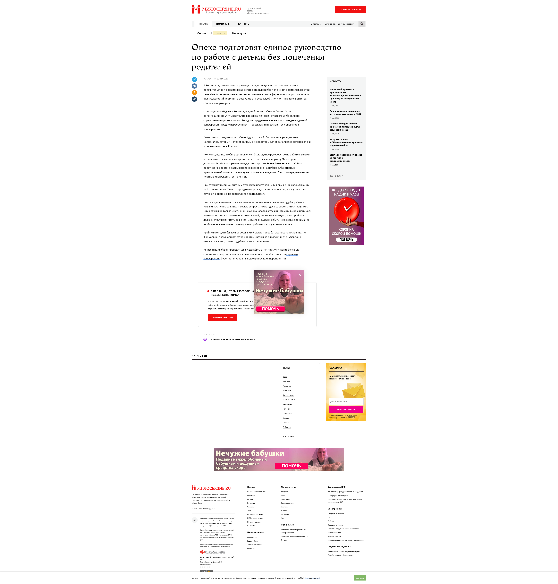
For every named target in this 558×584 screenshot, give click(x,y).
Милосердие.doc (334, 532)
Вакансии (251, 503)
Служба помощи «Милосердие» (339, 23)
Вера (285, 376)
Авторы (250, 499)
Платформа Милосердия (338, 495)
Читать (203, 23)
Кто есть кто (288, 395)
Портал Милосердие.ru (256, 491)
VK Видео (285, 514)
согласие (351, 415)
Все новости (336, 175)
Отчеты (284, 540)
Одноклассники (287, 503)
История (287, 386)
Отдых (286, 417)
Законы (286, 381)
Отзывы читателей (255, 514)
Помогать (223, 23)
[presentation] (346, 401)
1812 (329, 517)
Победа (331, 521)
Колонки (287, 390)
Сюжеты (250, 507)
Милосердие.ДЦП (335, 536)
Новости (220, 33)
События (287, 427)
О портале (316, 23)
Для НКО (243, 23)
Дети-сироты (208, 334)
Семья (286, 422)
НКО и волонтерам (255, 518)
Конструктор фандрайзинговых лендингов (345, 491)
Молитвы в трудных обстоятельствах (343, 528)
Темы (249, 510)
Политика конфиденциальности (294, 536)
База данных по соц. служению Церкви (344, 551)
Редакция (251, 495)
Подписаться (346, 409)
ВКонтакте (285, 499)
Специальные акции (336, 513)
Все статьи (288, 436)
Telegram (284, 491)
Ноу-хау (286, 408)
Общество (287, 413)
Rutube (284, 510)
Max (282, 518)
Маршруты (239, 33)
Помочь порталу (222, 317)
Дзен (283, 495)
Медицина (287, 404)
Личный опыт (289, 399)
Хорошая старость (335, 525)
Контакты (251, 525)
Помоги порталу (351, 9)
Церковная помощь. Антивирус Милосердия (346, 540)
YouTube (284, 507)
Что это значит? (312, 577)
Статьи (201, 33)
